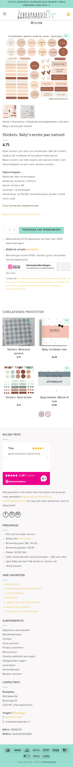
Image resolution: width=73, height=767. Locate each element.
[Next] (65, 67)
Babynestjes (13, 584)
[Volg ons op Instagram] (12, 514)
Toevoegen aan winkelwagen (41, 230)
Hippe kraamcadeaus (18, 607)
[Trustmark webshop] (38, 267)
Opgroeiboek (12, 289)
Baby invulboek (50, 279)
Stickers (22, 289)
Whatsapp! (19, 713)
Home (6, 122)
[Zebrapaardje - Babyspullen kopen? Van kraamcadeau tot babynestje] (36, 14)
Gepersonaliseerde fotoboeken (24, 589)
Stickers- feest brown (19, 397)
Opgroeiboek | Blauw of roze (54, 399)
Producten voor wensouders (22, 611)
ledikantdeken (43, 497)
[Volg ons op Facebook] (5, 514)
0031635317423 (13, 717)
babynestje (27, 497)
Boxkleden (12, 598)
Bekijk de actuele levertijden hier (21, 214)
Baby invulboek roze (54, 349)
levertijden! (24, 539)
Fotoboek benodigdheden (42, 122)
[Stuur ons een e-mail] (18, 514)
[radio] (41, 414)
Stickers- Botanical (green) (18, 351)
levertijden (32, 249)
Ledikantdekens (15, 593)
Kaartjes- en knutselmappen (48, 286)
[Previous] (8, 67)
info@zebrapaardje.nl (17, 722)
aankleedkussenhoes (14, 501)
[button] (5, 14)
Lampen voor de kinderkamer (23, 602)
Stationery (18, 122)
